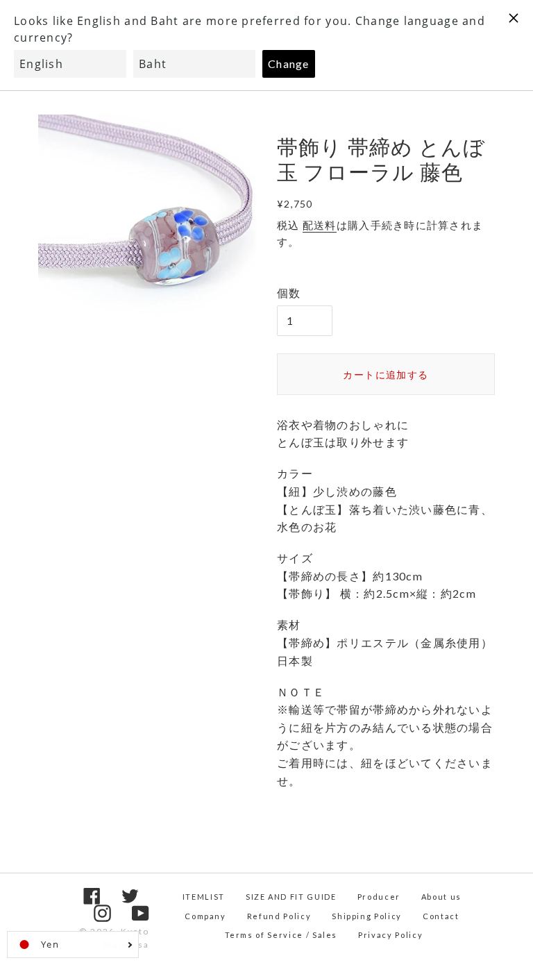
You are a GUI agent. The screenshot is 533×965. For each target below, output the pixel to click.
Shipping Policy (367, 916)
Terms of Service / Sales (281, 934)
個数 (289, 292)
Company (205, 916)
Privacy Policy (390, 934)
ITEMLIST (204, 896)
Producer (378, 896)
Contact (441, 916)
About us (441, 896)
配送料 (320, 225)
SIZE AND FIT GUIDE (291, 896)
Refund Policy (279, 916)
